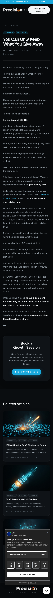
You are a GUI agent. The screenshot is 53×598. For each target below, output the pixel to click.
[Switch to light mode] (24, 10)
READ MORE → (42, 2)
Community (9, 33)
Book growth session (39, 9)
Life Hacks (21, 33)
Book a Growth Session (26, 372)
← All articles (11, 26)
